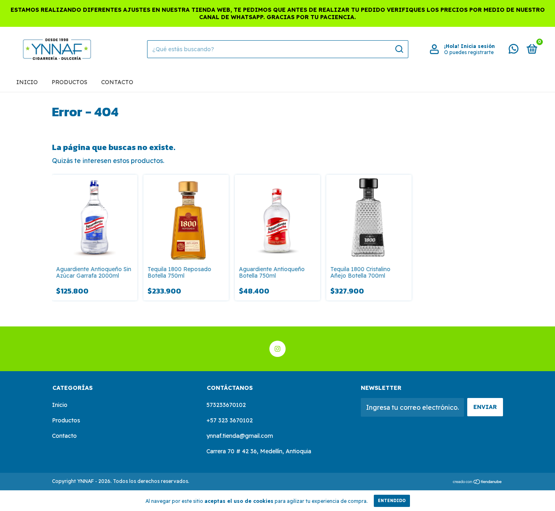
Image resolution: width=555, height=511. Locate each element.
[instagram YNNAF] (277, 349)
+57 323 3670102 (229, 420)
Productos (69, 82)
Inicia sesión (478, 46)
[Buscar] (398, 49)
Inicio (27, 82)
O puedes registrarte (469, 52)
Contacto (117, 82)
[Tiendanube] (477, 482)
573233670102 (226, 405)
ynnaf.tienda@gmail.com (239, 435)
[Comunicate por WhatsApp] (513, 50)
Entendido (392, 500)
